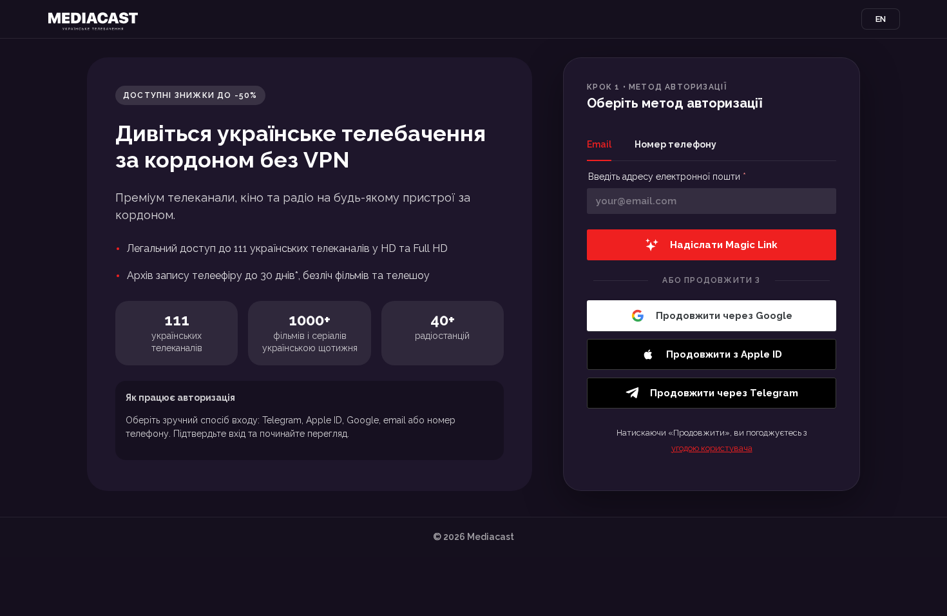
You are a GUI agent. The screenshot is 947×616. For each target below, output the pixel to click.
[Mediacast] (93, 19)
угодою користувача (711, 448)
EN (880, 19)
